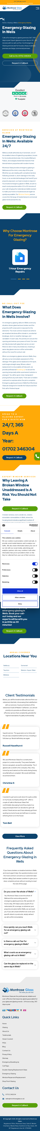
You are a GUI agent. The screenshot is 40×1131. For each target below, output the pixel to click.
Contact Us (6, 1051)
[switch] (35, 569)
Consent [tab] (7, 531)
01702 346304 (10, 1094)
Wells (15, 23)
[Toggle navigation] (37, 8)
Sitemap (5, 1058)
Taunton (6, 670)
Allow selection (20, 597)
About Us (5, 1031)
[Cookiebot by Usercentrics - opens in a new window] (29, 525)
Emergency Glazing (9, 1074)
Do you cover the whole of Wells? (19, 891)
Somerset (24, 665)
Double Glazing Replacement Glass (14, 1070)
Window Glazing (24, 194)
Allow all (20, 591)
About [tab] (33, 531)
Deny (20, 604)
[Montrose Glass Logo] (12, 8)
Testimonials (6, 1035)
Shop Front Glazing (9, 1081)
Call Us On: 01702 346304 (20, 56)
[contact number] (37, 456)
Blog (4, 1047)
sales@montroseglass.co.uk (14, 1099)
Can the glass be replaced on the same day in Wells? (18, 965)
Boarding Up (21, 370)
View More (20, 836)
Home (4, 23)
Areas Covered (7, 1039)
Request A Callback (20, 63)
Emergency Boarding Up (10, 1062)
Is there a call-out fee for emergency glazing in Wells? (16, 942)
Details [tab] (20, 531)
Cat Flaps (5, 1066)
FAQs (4, 1043)
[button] (13, 279)
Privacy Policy (7, 1054)
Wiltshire (6, 675)
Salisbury (6, 665)
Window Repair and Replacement (14, 1077)
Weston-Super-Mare (28, 670)
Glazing (10, 23)
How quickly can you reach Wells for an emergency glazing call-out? (18, 930)
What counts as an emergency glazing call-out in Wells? (17, 954)
